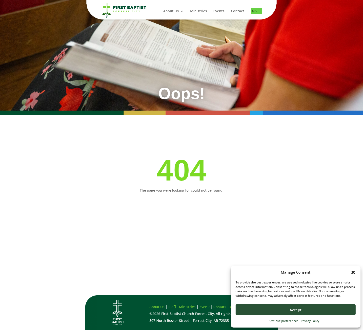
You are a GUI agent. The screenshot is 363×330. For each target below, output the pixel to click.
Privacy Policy (310, 321)
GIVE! (256, 11)
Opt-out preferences (283, 321)
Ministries (198, 11)
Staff (172, 306)
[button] (353, 272)
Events (218, 11)
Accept (296, 309)
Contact (237, 11)
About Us (171, 11)
